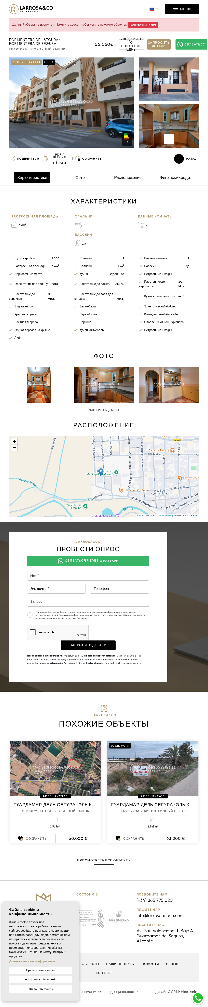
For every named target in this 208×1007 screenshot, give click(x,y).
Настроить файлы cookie (40, 979)
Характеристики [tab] (32, 177)
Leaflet (140, 515)
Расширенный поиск (142, 25)
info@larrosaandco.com (160, 915)
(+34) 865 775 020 (154, 900)
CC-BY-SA (192, 515)
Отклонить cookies (41, 989)
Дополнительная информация (32, 961)
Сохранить (36, 838)
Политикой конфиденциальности (76, 615)
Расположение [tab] (128, 177)
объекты (90, 964)
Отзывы (173, 964)
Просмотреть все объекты (104, 860)
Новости (150, 964)
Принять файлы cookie (40, 970)
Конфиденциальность (117, 991)
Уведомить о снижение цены (131, 44)
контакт (104, 973)
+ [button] (14, 441)
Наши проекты (120, 964)
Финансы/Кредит (176, 177)
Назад (191, 158)
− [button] (14, 447)
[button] (25, 159)
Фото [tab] (80, 177)
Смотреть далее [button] (104, 410)
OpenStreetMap (165, 515)
